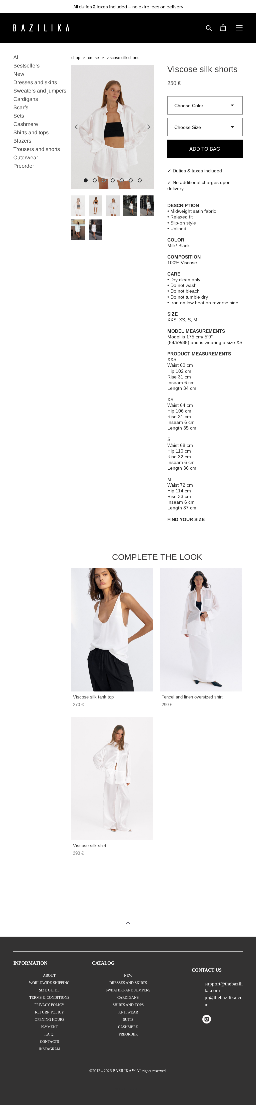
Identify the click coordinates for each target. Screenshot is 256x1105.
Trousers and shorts (36, 149)
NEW (128, 975)
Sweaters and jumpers (39, 91)
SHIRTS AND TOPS (128, 1005)
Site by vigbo (128, 1089)
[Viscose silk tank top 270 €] (112, 629)
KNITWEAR (128, 1012)
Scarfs (20, 107)
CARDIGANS (128, 997)
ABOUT (49, 975)
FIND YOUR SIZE (186, 519)
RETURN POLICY (49, 1012)
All (16, 57)
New (18, 74)
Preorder (23, 166)
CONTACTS (49, 1042)
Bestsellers (26, 65)
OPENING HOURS (49, 1019)
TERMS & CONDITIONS (49, 997)
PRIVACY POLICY (49, 1005)
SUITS (128, 1019)
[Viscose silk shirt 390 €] (112, 778)
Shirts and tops (31, 132)
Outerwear (25, 157)
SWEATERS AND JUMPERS (128, 990)
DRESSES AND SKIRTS (128, 983)
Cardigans (25, 99)
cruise (93, 57)
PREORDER (128, 1034)
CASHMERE (128, 1027)
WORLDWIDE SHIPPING (49, 983)
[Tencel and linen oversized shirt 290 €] (201, 629)
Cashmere (25, 124)
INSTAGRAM (49, 1049)
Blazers (22, 141)
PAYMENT (49, 1027)
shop (75, 57)
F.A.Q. (49, 1034)
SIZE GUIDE (49, 990)
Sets (18, 116)
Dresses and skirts (35, 82)
